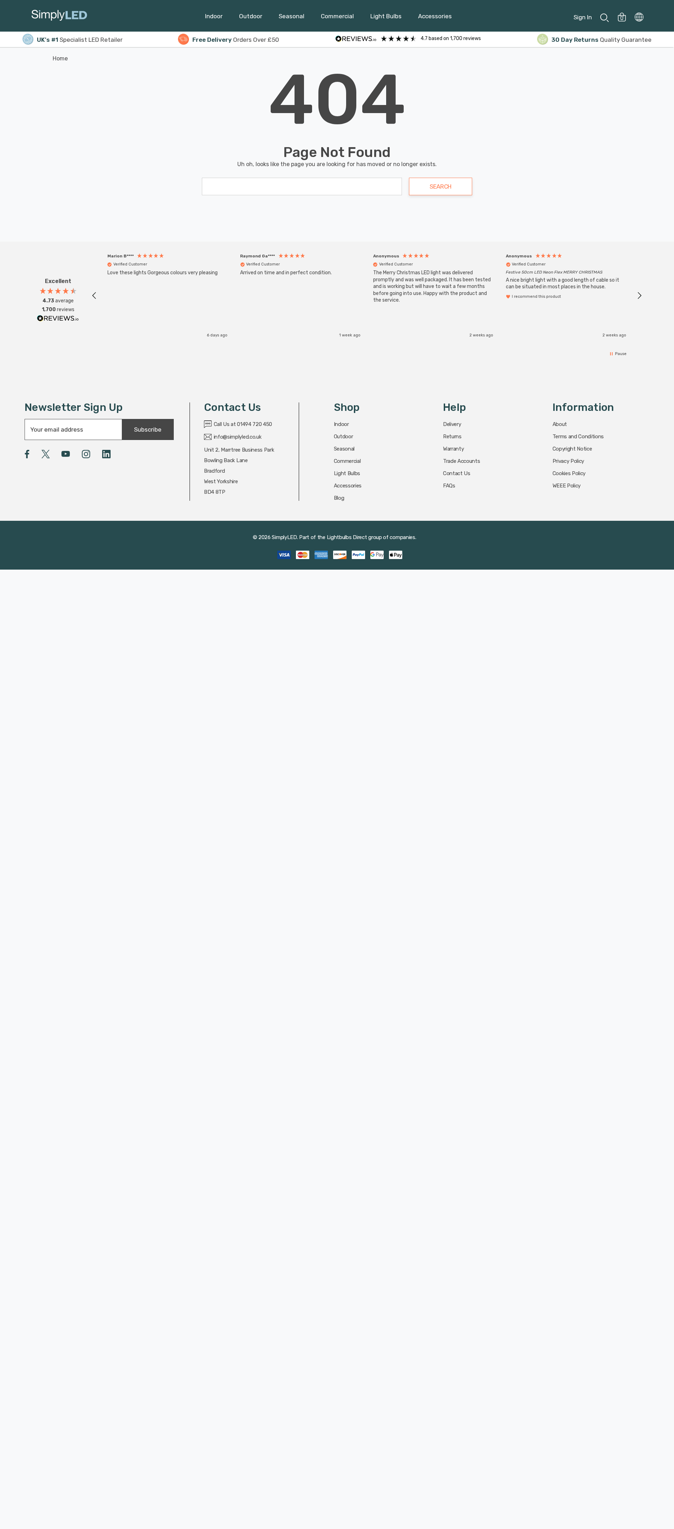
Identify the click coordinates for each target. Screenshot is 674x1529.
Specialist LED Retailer (80, 39)
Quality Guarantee (601, 39)
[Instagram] (86, 454)
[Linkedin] (106, 454)
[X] (45, 454)
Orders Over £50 (235, 39)
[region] (367, 295)
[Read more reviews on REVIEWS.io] (58, 320)
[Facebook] (27, 454)
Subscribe (147, 429)
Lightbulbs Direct (347, 537)
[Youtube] (65, 454)
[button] (94, 295)
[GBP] (639, 15)
